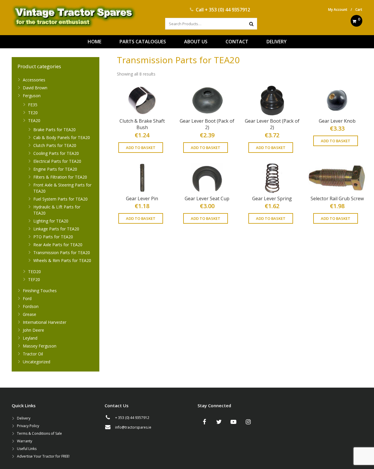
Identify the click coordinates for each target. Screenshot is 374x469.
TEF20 (34, 279)
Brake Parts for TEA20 (54, 129)
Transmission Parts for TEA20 (61, 252)
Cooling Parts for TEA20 (56, 153)
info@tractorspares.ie (133, 427)
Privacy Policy (28, 425)
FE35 (32, 104)
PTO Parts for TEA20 (53, 236)
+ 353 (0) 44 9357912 (227, 9)
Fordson (31, 306)
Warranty (24, 441)
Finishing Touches (40, 290)
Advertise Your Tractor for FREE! (43, 456)
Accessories (34, 80)
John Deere (33, 330)
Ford (27, 298)
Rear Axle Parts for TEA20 (57, 244)
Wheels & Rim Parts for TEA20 (62, 260)
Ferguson (32, 95)
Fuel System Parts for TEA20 (60, 199)
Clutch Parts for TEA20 (54, 145)
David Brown (35, 87)
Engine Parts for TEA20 (55, 169)
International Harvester (44, 322)
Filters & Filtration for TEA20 (60, 177)
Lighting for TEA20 (50, 221)
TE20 (33, 112)
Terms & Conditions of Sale (39, 433)
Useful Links (27, 448)
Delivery (23, 418)
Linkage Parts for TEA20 (56, 229)
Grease (29, 314)
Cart (358, 9)
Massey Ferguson (39, 346)
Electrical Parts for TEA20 (57, 161)
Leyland (30, 338)
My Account (337, 9)
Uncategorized (36, 361)
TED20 (34, 271)
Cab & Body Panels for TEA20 (61, 137)
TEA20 (34, 120)
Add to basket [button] (140, 147)
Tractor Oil (33, 354)
